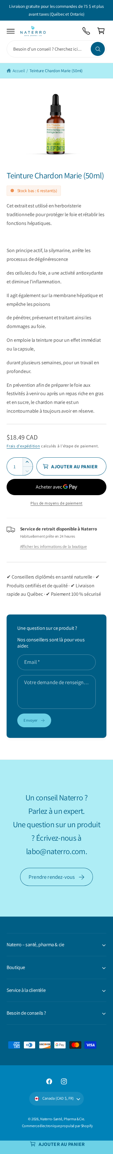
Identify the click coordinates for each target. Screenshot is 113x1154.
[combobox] (56, 48)
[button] (10, 31)
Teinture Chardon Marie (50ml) (56, 70)
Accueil (18, 70)
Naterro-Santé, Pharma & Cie (62, 1119)
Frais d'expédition (23, 446)
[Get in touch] (86, 31)
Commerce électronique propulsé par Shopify (57, 1125)
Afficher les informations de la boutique (53, 546)
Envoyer (30, 720)
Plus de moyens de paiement (56, 503)
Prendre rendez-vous (52, 876)
